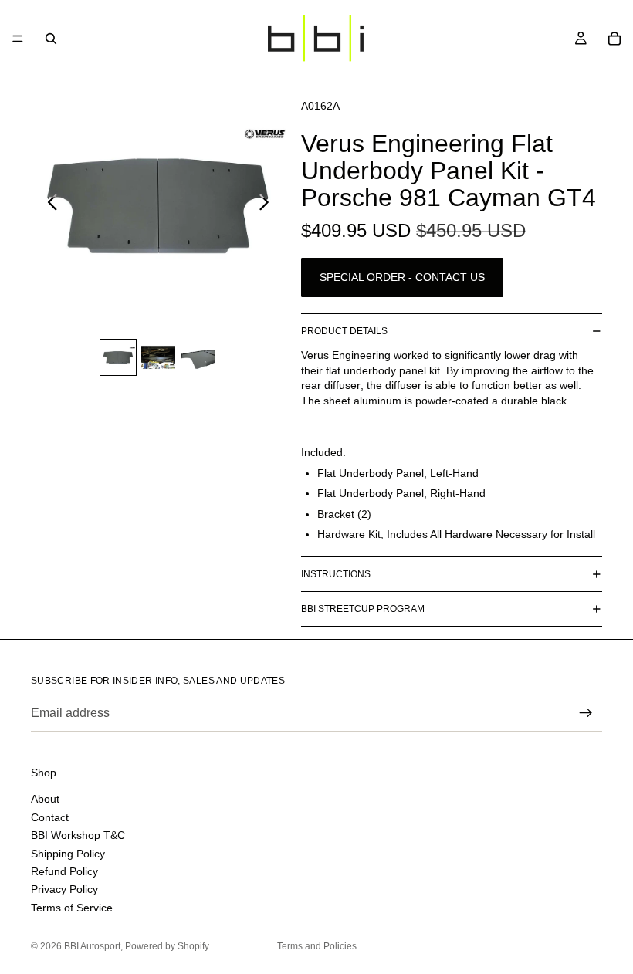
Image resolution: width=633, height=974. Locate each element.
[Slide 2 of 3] (158, 357)
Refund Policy (64, 871)
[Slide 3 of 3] (198, 357)
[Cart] (614, 39)
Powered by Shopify (167, 946)
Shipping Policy (68, 853)
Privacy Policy (64, 889)
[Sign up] (586, 713)
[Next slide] (268, 205)
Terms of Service (72, 907)
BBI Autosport (92, 946)
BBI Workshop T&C (78, 835)
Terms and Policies (317, 946)
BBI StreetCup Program (363, 609)
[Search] (51, 39)
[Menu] (18, 38)
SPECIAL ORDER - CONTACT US (402, 277)
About (45, 799)
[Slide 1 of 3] (118, 357)
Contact (50, 817)
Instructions (336, 574)
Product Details (344, 331)
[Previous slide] (48, 205)
